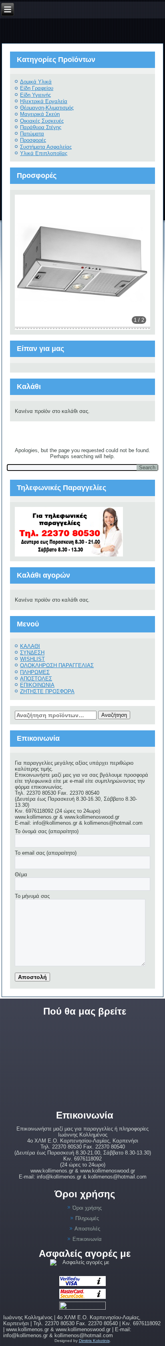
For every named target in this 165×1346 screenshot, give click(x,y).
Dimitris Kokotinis (94, 1340)
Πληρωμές (87, 1218)
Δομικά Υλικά (36, 82)
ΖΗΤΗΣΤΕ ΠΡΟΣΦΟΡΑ (47, 691)
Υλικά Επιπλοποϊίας (43, 153)
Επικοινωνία (87, 1239)
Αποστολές (87, 1229)
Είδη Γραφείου (36, 88)
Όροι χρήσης (87, 1208)
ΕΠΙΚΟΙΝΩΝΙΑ (37, 685)
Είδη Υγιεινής (35, 95)
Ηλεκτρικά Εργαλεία (43, 101)
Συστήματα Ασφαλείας (46, 147)
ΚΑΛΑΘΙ (30, 646)
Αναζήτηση (114, 715)
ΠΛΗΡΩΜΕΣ (35, 672)
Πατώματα (32, 134)
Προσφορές (33, 140)
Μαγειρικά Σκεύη (40, 114)
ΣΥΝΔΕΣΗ (32, 653)
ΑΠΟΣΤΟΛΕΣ (36, 679)
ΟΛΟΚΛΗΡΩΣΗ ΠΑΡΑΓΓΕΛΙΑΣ (57, 665)
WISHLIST (32, 659)
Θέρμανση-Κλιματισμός (47, 108)
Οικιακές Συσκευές (42, 121)
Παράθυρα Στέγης (40, 127)
